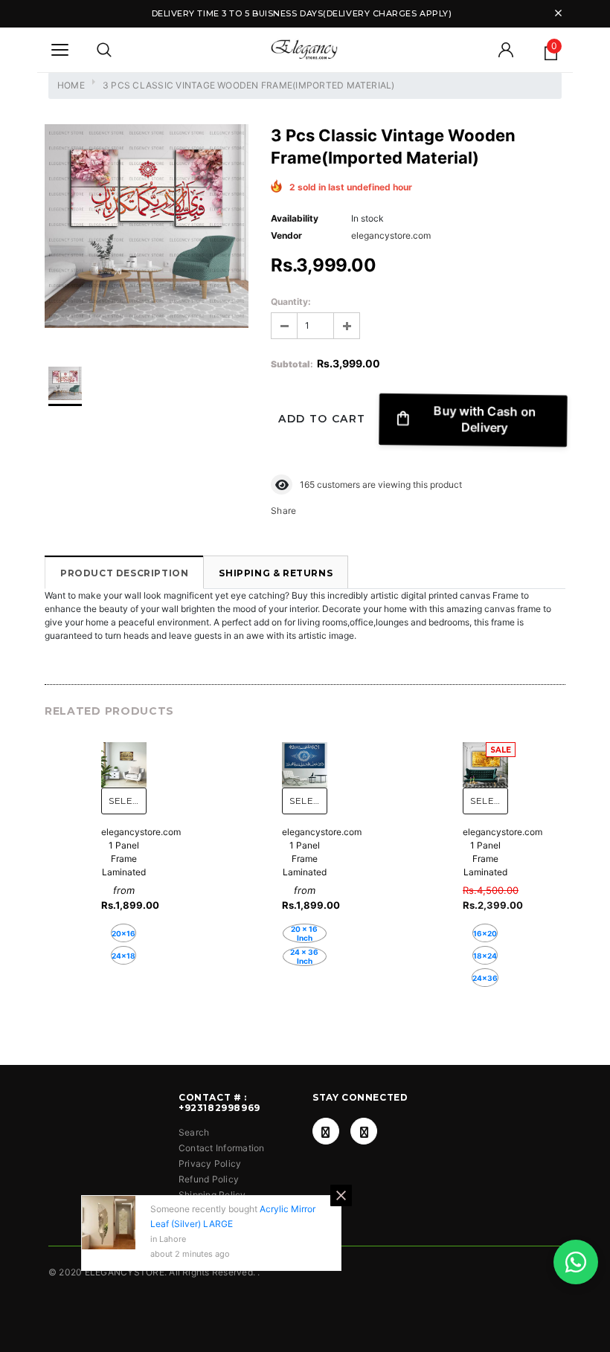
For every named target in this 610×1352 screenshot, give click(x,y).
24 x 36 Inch (304, 956)
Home (71, 85)
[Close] (341, 1195)
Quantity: (291, 301)
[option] (146, 228)
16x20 (485, 933)
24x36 (485, 977)
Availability (294, 218)
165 (307, 484)
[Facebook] (325, 1131)
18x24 (485, 955)
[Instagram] (363, 1131)
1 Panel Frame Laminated (124, 859)
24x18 (123, 955)
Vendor (286, 235)
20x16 (123, 933)
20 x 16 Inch (304, 933)
